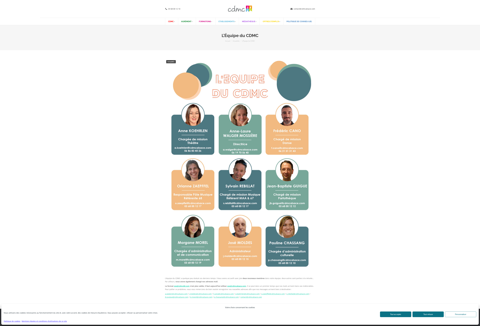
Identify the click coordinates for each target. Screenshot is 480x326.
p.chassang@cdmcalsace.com (226, 297)
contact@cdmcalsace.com (251, 297)
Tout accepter (395, 314)
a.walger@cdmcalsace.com (176, 294)
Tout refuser (428, 314)
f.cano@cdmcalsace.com (223, 294)
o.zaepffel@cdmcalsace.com (273, 294)
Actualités (171, 62)
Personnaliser (460, 314)
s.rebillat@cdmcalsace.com (297, 294)
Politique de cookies (12, 321)
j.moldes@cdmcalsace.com (200, 294)
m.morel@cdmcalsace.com (201, 297)
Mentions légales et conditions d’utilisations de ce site (44, 321)
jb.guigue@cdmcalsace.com (176, 297)
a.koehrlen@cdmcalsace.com (247, 294)
